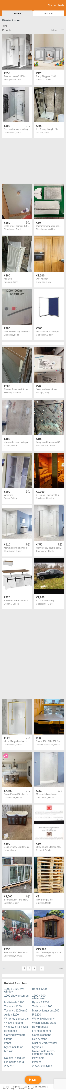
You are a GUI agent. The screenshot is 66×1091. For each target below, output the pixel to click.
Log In (61, 5)
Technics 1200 (13, 1006)
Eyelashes (10, 1030)
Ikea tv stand (39, 1039)
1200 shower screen (16, 995)
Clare (50, 604)
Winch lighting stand (44, 1022)
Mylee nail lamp (13, 1047)
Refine (54, 30)
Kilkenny (17, 393)
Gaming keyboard (15, 1034)
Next (61, 968)
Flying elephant (41, 1030)
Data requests (39, 1087)
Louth (16, 335)
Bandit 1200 (39, 988)
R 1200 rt (37, 1014)
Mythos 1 (37, 1047)
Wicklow (52, 229)
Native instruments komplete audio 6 (43, 1052)
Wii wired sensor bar (16, 1018)
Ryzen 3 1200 (40, 1002)
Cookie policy (8, 1088)
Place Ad (49, 13)
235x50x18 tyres (42, 1066)
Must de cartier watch (45, 1043)
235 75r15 (10, 1066)
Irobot (7, 1043)
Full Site (5, 1087)
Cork (19, 80)
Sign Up (52, 5)
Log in (26, 1087)
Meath (14, 445)
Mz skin (8, 1051)
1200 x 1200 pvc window (14, 990)
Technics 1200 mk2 (15, 1010)
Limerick (50, 498)
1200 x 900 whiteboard (39, 997)
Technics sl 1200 (42, 1006)
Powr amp (38, 1057)
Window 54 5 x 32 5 (16, 1026)
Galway (18, 956)
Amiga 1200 (11, 1014)
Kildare (13, 850)
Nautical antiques (14, 1057)
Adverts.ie (15, 5)
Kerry (15, 282)
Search (17, 13)
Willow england (13, 1022)
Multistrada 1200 (14, 1002)
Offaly (46, 393)
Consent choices (25, 1088)
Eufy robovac (40, 1026)
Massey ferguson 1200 (45, 1010)
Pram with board (14, 1062)
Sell (34, 1080)
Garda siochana (41, 1034)
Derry (48, 282)
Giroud (8, 1039)
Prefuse (36, 1062)
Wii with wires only (43, 1018)
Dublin (48, 80)
